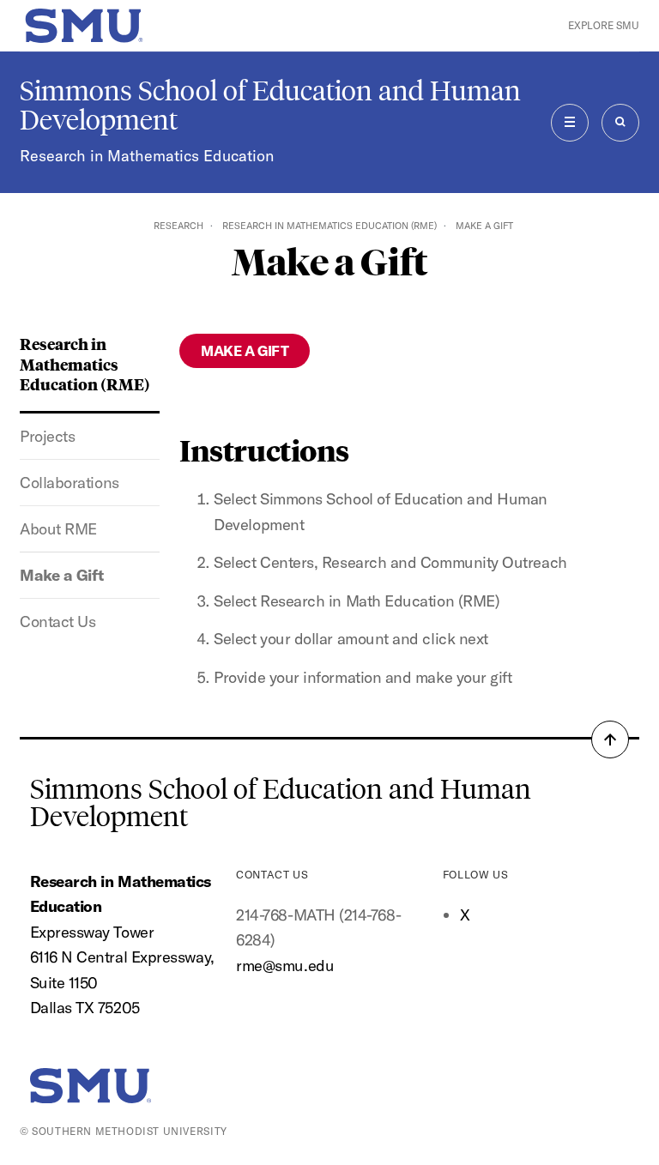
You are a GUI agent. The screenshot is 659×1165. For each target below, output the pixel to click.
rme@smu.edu (285, 965)
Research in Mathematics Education (147, 156)
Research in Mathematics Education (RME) (329, 226)
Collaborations (69, 482)
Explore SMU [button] (603, 25)
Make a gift (244, 350)
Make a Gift (62, 575)
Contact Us (57, 621)
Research (178, 226)
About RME (58, 529)
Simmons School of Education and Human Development (270, 105)
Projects (47, 436)
